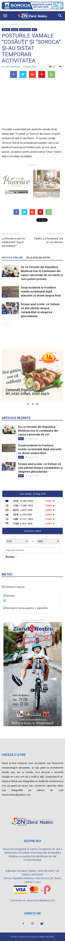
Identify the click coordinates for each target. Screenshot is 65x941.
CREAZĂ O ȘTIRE (14, 755)
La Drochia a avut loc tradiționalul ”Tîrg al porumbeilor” (14, 242)
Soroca (24, 24)
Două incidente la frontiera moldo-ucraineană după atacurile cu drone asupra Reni (41, 291)
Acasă (5, 24)
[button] (60, 15)
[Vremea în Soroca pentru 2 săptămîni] (25, 607)
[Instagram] (32, 923)
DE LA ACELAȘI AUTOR (38, 257)
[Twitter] (41, 923)
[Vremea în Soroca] (13, 586)
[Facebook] (23, 923)
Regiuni (14, 24)
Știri (34, 29)
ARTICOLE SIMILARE (12, 257)
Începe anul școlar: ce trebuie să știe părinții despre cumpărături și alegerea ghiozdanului (40, 467)
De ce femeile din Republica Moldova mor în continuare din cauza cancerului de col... (38, 430)
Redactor (15, 66)
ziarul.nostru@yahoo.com (41, 900)
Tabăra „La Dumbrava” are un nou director (48, 240)
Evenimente (25, 29)
